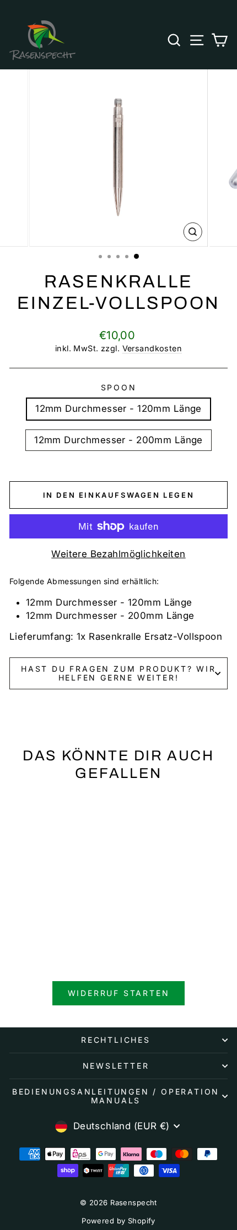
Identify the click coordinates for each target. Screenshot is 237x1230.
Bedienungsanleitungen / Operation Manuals (115, 1096)
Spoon (119, 387)
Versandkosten (152, 348)
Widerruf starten (119, 993)
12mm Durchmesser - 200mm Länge (118, 439)
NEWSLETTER (116, 1065)
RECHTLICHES (115, 1039)
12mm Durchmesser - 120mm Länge (118, 408)
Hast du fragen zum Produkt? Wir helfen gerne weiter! (118, 673)
